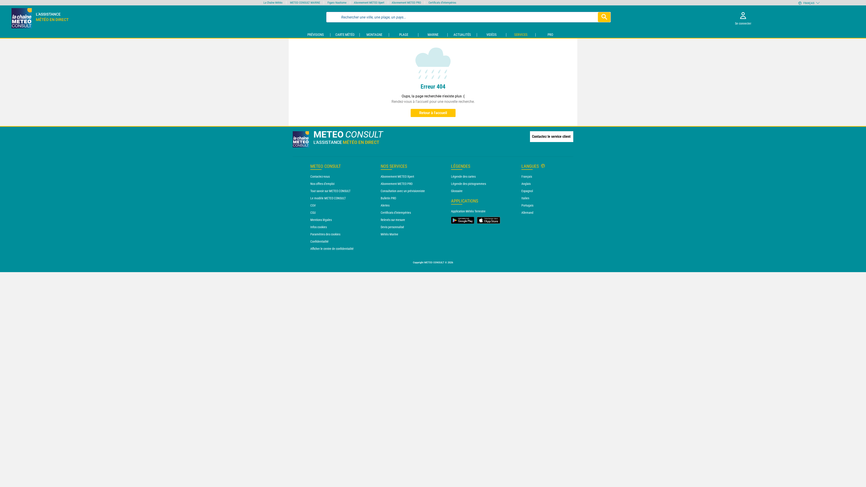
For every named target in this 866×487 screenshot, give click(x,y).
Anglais (526, 184)
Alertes (385, 205)
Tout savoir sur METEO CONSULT (330, 191)
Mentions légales (321, 220)
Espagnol (527, 191)
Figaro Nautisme (336, 2)
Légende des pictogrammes (468, 184)
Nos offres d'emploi (322, 184)
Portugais (527, 205)
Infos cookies (318, 227)
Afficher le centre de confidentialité (332, 248)
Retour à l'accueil (433, 113)
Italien (525, 198)
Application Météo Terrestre (468, 211)
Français (526, 176)
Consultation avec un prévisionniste (403, 191)
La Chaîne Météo (273, 2)
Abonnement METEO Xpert (397, 176)
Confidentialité (319, 241)
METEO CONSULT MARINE (305, 2)
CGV (313, 205)
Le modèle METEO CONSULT (328, 198)
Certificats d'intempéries (396, 212)
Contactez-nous (320, 176)
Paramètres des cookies (325, 234)
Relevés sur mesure (393, 220)
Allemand (527, 212)
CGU (313, 212)
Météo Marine (389, 234)
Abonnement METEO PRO (396, 184)
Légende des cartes (463, 176)
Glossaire (457, 191)
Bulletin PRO (388, 198)
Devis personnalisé (392, 227)
